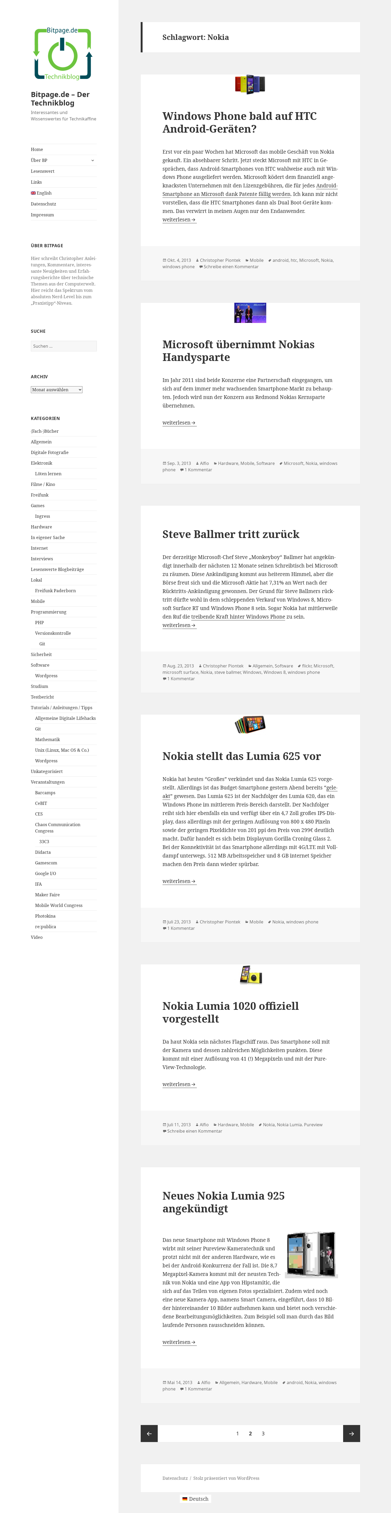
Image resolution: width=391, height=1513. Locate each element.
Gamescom (46, 863)
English (44, 193)
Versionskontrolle (53, 633)
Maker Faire (47, 895)
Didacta (43, 852)
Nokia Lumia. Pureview (300, 1125)
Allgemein (41, 442)
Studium (39, 686)
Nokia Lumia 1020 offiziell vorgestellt (231, 1012)
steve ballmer (227, 672)
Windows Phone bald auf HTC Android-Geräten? (240, 122)
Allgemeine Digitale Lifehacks (65, 718)
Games (37, 505)
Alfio (204, 463)
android (281, 260)
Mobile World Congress (58, 905)
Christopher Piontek (220, 260)
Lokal (36, 580)
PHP (39, 622)
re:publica (45, 927)
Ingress (42, 516)
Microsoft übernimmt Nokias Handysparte (239, 350)
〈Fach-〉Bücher (45, 431)
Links (36, 182)
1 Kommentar (198, 470)
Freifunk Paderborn (55, 591)
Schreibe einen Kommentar (231, 267)
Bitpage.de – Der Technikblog (60, 98)
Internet (39, 548)
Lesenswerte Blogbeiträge (57, 569)
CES (39, 814)
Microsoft (309, 260)
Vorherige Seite (149, 1433)
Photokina (45, 916)
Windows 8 (275, 672)
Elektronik (41, 463)
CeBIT (41, 803)
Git (42, 644)
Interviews (42, 559)
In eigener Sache (48, 537)
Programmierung (48, 612)
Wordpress (46, 676)
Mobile (38, 601)
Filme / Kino (43, 484)
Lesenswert (43, 171)
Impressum (42, 215)
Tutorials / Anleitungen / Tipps (61, 708)
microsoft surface (180, 672)
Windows (252, 672)
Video (37, 937)
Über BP (39, 160)
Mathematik (47, 739)
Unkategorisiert (47, 771)
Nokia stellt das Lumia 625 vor (242, 756)
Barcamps (45, 793)
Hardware (41, 527)
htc (294, 260)
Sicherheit (41, 654)
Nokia (327, 260)
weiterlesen (180, 219)
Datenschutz (43, 204)
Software (40, 665)
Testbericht (42, 697)
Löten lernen (48, 474)
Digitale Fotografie (50, 452)
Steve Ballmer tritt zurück (231, 534)
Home (37, 149)
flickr (306, 666)
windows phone (179, 267)
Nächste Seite (351, 1433)
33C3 (44, 841)
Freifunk (39, 495)
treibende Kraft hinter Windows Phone (238, 616)
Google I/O (45, 873)
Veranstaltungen (48, 782)
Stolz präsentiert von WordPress (226, 1478)
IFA (38, 884)
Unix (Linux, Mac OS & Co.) (62, 750)
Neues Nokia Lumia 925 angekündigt (224, 1201)
